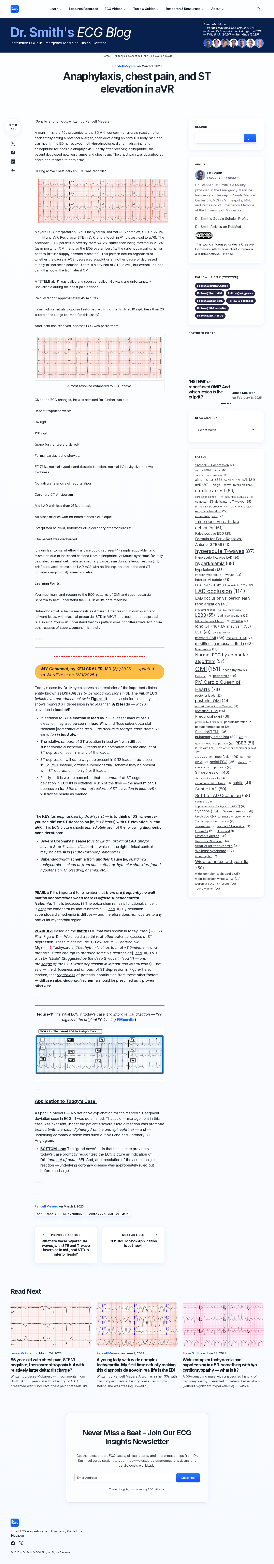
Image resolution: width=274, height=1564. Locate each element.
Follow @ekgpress (240, 293)
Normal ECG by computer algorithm (221, 658)
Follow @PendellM (209, 293)
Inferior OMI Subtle (208, 585)
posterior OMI (212, 700)
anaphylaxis (47, 1213)
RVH (245, 756)
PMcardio (126, 1020)
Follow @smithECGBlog (212, 285)
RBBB (244, 742)
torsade (227, 821)
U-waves (205, 831)
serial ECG (223, 761)
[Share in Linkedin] (13, 161)
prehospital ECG (208, 722)
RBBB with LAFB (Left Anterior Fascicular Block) (225, 750)
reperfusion (226, 756)
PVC (243, 737)
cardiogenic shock (209, 496)
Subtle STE (203, 801)
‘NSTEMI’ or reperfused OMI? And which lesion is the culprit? (209, 389)
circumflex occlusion (239, 496)
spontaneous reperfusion (213, 767)
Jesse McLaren (243, 393)
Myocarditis (206, 649)
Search (201, 127)
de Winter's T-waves (233, 501)
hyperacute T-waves (225, 551)
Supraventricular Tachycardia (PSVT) (220, 806)
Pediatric (203, 676)
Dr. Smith (214, 173)
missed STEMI (240, 638)
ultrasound (226, 831)
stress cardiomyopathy (210, 778)
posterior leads (208, 695)
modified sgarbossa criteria (224, 643)
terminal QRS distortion (234, 816)
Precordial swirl (213, 716)
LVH (203, 632)
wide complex (206, 856)
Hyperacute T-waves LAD (217, 557)
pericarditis (224, 676)
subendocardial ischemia (108, 1213)
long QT (207, 626)
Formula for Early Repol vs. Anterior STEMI (218, 541)
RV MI (201, 762)
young (229, 883)
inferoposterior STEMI (238, 585)
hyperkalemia (214, 563)
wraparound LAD (207, 883)
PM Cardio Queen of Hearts (218, 685)
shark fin (245, 762)
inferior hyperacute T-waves (218, 575)
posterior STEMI (210, 711)
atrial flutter (208, 479)
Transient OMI (205, 826)
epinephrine (72, 1213)
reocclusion (204, 757)
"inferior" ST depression (215, 465)
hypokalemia (209, 569)
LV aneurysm (236, 626)
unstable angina (210, 836)
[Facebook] (13, 1543)
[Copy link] (13, 170)
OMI (208, 668)
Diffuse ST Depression (212, 506)
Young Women (207, 888)
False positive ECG (213, 533)
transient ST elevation (233, 826)
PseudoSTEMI (211, 731)
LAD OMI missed (208, 609)
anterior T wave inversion (211, 474)
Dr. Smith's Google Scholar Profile (221, 219)
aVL (248, 479)
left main (240, 621)
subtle (242, 782)
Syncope (206, 811)
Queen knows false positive (214, 743)
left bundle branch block (212, 621)
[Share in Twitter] (13, 143)
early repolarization (211, 511)
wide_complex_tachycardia (217, 874)
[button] (258, 9)
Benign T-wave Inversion (231, 485)
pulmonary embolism (216, 737)
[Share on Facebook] (13, 152)
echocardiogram (210, 516)
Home (106, 55)
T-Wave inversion (236, 811)
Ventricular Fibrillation (212, 841)
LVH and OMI (222, 632)
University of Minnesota (223, 210)
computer (204, 501)
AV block (232, 479)
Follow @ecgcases (241, 300)
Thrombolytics (206, 821)
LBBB (205, 615)
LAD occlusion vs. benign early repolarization (222, 601)
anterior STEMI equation (210, 470)
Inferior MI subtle (212, 579)
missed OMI (210, 638)
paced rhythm (236, 670)
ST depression (212, 772)
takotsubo (205, 816)
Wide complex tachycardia (221, 864)
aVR (201, 485)
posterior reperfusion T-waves (216, 706)
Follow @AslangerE (209, 300)
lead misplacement (232, 615)
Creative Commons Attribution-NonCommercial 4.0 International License (224, 249)
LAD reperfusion (234, 610)
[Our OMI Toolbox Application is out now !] (133, 1245)
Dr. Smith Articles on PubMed (218, 227)
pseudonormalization (213, 727)
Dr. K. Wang (241, 506)
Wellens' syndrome (214, 851)
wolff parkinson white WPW (218, 878)
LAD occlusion (220, 591)
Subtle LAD (210, 788)
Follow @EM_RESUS (210, 315)
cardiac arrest (215, 490)
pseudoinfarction (239, 722)
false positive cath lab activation (217, 524)
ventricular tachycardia (217, 846)
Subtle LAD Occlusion (222, 795)
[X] (21, 1543)
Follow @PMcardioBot (212, 308)
